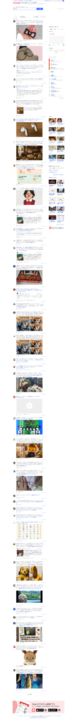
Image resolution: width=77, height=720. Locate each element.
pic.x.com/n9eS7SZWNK (39, 564)
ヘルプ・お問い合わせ (57, 715)
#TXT (17, 376)
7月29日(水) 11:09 (43, 690)
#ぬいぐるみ (27, 588)
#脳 (20, 229)
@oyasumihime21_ (19, 290)
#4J (30, 22)
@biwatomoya (23, 497)
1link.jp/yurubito (28, 315)
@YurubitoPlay (23, 355)
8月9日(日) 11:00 (43, 415)
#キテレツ (18, 501)
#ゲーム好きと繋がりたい (33, 473)
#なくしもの (30, 189)
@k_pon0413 (22, 491)
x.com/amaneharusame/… (38, 546)
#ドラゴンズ (22, 359)
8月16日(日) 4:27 (43, 286)
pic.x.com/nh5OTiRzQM (38, 338)
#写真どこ (23, 611)
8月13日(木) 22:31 (43, 356)
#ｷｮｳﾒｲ (26, 290)
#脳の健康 (28, 229)
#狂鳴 (24, 290)
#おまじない (26, 465)
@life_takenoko (26, 458)
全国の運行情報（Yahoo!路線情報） (58, 174)
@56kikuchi (21, 236)
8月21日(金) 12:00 (43, 116)
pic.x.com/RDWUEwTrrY (23, 23)
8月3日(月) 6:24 (44, 512)
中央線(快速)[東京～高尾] (53, 172)
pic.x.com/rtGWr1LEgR (38, 442)
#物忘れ (22, 229)
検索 (40, 8)
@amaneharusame (28, 548)
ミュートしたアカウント (60, 8)
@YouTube (29, 230)
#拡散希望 (27, 212)
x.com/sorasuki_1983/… (33, 68)
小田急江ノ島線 (55, 170)
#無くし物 (26, 68)
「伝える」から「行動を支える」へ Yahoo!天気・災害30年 (23, 0)
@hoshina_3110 (26, 225)
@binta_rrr (20, 581)
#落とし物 (34, 212)
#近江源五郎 (18, 268)
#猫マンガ (36, 365)
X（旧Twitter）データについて (42, 716)
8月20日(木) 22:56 (43, 162)
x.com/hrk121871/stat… (20, 213)
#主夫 (27, 442)
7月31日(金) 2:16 (43, 620)
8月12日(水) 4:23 (43, 370)
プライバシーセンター (35, 715)
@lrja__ (21, 243)
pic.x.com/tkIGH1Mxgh (23, 523)
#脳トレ (23, 144)
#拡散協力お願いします (20, 247)
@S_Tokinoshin (24, 205)
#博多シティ (34, 242)
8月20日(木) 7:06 (43, 226)
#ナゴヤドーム (26, 359)
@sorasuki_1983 (22, 70)
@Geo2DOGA (23, 435)
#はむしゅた (33, 396)
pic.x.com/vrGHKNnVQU (20, 474)
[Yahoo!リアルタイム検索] (20, 2)
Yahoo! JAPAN (46, 0)
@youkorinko (22, 619)
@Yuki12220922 (25, 362)
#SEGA (17, 418)
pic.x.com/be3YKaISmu (35, 315)
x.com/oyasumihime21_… (22, 291)
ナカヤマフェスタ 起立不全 (60, 0)
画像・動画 (22, 16)
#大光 (32, 501)
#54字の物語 (28, 522)
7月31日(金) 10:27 (43, 614)
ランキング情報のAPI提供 (34, 716)
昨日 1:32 (44, 76)
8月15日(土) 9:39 (43, 301)
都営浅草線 (50, 170)
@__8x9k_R (20, 504)
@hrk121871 (24, 215)
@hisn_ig (21, 518)
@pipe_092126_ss (28, 61)
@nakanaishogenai (21, 308)
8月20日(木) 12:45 (43, 185)
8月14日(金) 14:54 (43, 309)
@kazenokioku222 (30, 161)
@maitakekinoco (28, 414)
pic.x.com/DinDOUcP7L (39, 189)
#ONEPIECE (38, 22)
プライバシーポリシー (27, 715)
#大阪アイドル (32, 290)
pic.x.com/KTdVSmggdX (37, 672)
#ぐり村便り (37, 396)
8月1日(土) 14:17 (43, 582)
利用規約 (40, 715)
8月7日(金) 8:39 (44, 468)
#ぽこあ (28, 473)
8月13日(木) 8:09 (43, 363)
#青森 (19, 523)
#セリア (25, 617)
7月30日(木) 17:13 (43, 643)
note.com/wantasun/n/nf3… (20, 368)
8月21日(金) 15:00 (43, 83)
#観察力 (20, 144)
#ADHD (34, 189)
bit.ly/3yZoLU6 (18, 611)
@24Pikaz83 (33, 300)
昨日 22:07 (44, 62)
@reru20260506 (21, 184)
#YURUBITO (30, 335)
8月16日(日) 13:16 (43, 263)
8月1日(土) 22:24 (43, 559)
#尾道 (28, 546)
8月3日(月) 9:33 (44, 505)
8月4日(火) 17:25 (43, 492)
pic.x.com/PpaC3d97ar (24, 268)
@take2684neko (21, 689)
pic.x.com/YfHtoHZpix (28, 376)
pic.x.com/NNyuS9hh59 (20, 121)
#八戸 (40, 522)
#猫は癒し (40, 365)
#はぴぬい (29, 501)
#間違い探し (27, 144)
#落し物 (41, 22)
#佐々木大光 (25, 501)
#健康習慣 (32, 229)
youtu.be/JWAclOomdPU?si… (21, 230)
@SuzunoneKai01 (22, 285)
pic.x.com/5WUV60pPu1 (20, 649)
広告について (44, 715)
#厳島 (25, 624)
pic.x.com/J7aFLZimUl (20, 397)
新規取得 (35, 2)
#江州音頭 (41, 267)
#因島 (30, 546)
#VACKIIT (40, 608)
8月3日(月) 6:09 (44, 519)
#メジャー (27, 672)
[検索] (63, 1)
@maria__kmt (28, 40)
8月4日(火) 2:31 (44, 498)
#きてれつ (21, 501)
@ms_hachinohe (25, 539)
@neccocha (21, 82)
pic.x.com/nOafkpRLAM (33, 144)
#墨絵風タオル (38, 359)
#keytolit (42, 500)
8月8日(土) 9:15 (44, 436)
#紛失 (41, 375)
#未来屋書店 (36, 522)
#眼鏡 (22, 473)
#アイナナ (28, 22)
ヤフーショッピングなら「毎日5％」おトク (39, 3)
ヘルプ (51, 0)
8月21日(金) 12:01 (43, 98)
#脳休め (41, 143)
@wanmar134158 (27, 369)
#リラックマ (29, 617)
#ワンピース (34, 22)
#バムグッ (20, 376)
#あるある (29, 442)
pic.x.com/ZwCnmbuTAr (37, 588)
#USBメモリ (30, 611)
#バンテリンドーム (32, 359)
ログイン (29, 3)
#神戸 (41, 501)
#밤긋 (23, 376)
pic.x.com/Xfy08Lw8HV (29, 418)
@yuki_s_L (25, 642)
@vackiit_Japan (24, 613)
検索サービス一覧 (50, 715)
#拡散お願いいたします (33, 624)
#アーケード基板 (22, 418)
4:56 (45, 41)
